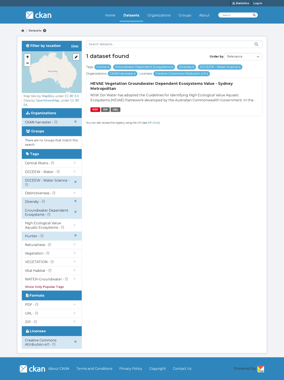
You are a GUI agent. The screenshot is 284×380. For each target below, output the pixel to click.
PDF (95, 109)
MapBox (48, 96)
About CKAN (58, 369)
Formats (36, 295)
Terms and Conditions (94, 369)
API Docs (153, 122)
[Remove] (108, 67)
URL (115, 109)
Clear (75, 46)
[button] (27, 57)
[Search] (254, 14)
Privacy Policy (130, 369)
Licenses (37, 331)
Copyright (157, 369)
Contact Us (182, 369)
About (204, 15)
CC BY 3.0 (72, 96)
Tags (34, 154)
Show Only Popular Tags (44, 287)
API (139, 122)
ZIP (105, 109)
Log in (257, 3)
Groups (185, 15)
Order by (216, 56)
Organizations (158, 15)
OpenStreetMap (47, 100)
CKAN (260, 368)
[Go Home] (22, 30)
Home (110, 15)
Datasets (131, 15)
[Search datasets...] (255, 44)
